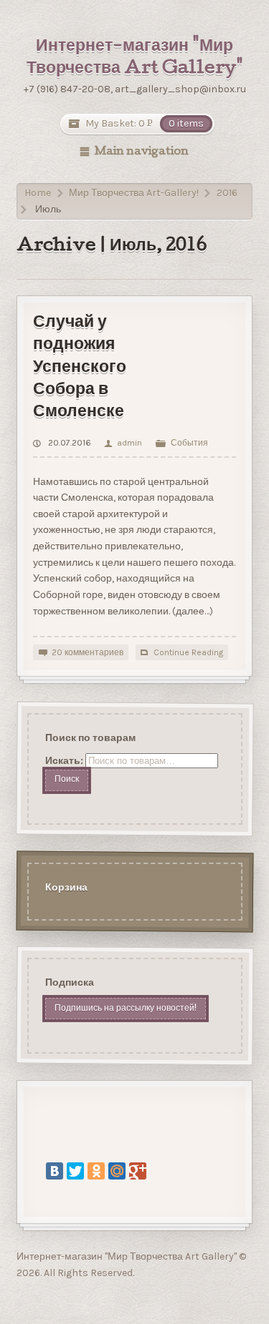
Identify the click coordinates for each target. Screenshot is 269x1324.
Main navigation (141, 152)
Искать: (63, 761)
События (189, 443)
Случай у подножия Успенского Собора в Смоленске (79, 368)
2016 (227, 193)
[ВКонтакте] (54, 1171)
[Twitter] (75, 1171)
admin (129, 443)
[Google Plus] (137, 1171)
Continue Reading (188, 652)
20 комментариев (87, 652)
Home (37, 193)
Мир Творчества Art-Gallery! (134, 193)
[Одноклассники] (96, 1171)
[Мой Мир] (117, 1171)
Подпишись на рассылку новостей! (125, 1008)
